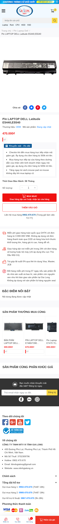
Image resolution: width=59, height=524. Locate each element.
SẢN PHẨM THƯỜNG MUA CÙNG (24, 311)
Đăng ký (52, 392)
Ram (12, 25)
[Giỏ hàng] (52, 11)
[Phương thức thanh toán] (20, 510)
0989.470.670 (26, 492)
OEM (18, 127)
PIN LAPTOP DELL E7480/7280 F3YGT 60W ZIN (34, 343)
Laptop (5, 25)
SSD (29, 25)
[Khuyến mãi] (29, 2)
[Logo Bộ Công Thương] (29, 431)
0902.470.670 (29, 214)
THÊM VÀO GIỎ (29, 207)
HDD (23, 25)
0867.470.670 (28, 498)
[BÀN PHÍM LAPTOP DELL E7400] (13, 327)
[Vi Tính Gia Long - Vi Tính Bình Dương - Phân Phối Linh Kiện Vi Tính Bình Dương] (29, 10)
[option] (29, 68)
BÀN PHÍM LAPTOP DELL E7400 (11, 343)
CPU (18, 25)
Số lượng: (7, 188)
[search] (54, 20)
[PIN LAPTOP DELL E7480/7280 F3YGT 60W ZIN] (34, 327)
